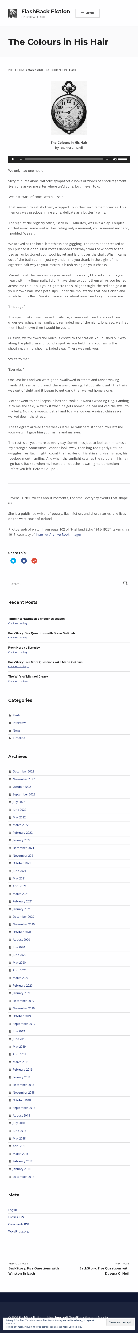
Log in (12, 1210)
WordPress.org (18, 1231)
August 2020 (21, 940)
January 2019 (22, 1077)
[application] (69, 159)
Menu (90, 13)
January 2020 (22, 993)
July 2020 (19, 947)
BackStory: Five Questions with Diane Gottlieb (41, 633)
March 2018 (21, 1154)
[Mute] (115, 159)
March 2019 (21, 1062)
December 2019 (23, 1001)
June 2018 (19, 1131)
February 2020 (23, 986)
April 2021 (19, 886)
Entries (16, 1217)
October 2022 (22, 787)
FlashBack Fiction (45, 11)
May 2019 (19, 1047)
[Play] (13, 159)
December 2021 (23, 848)
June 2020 (19, 955)
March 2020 (21, 978)
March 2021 (21, 894)
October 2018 (22, 1100)
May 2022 (19, 817)
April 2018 (19, 1146)
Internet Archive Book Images (59, 534)
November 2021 (24, 856)
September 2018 (24, 1108)
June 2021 (19, 871)
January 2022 (22, 840)
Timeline (19, 738)
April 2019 (19, 1054)
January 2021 (22, 909)
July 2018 (19, 1123)
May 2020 (19, 963)
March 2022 (21, 825)
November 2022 (24, 779)
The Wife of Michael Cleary (28, 676)
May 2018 (19, 1138)
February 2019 (23, 1069)
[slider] (123, 159)
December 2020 (23, 917)
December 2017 (23, 1177)
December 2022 (23, 771)
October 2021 (22, 863)
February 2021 (23, 901)
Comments (18, 1224)
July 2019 (19, 1031)
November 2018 (24, 1092)
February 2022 (23, 833)
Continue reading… (18, 623)
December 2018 (23, 1085)
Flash (72, 70)
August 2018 (21, 1115)
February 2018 (23, 1161)
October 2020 (22, 932)
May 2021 (19, 878)
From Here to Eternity (24, 648)
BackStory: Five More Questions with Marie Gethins (45, 662)
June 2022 (19, 810)
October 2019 (22, 1016)
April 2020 (19, 970)
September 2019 (24, 1024)
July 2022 (19, 802)
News (16, 730)
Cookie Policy (75, 1326)
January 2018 (22, 1169)
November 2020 (24, 924)
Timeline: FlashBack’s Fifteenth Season (36, 619)
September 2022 (24, 794)
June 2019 (19, 1039)
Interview (19, 723)
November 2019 (24, 1008)
